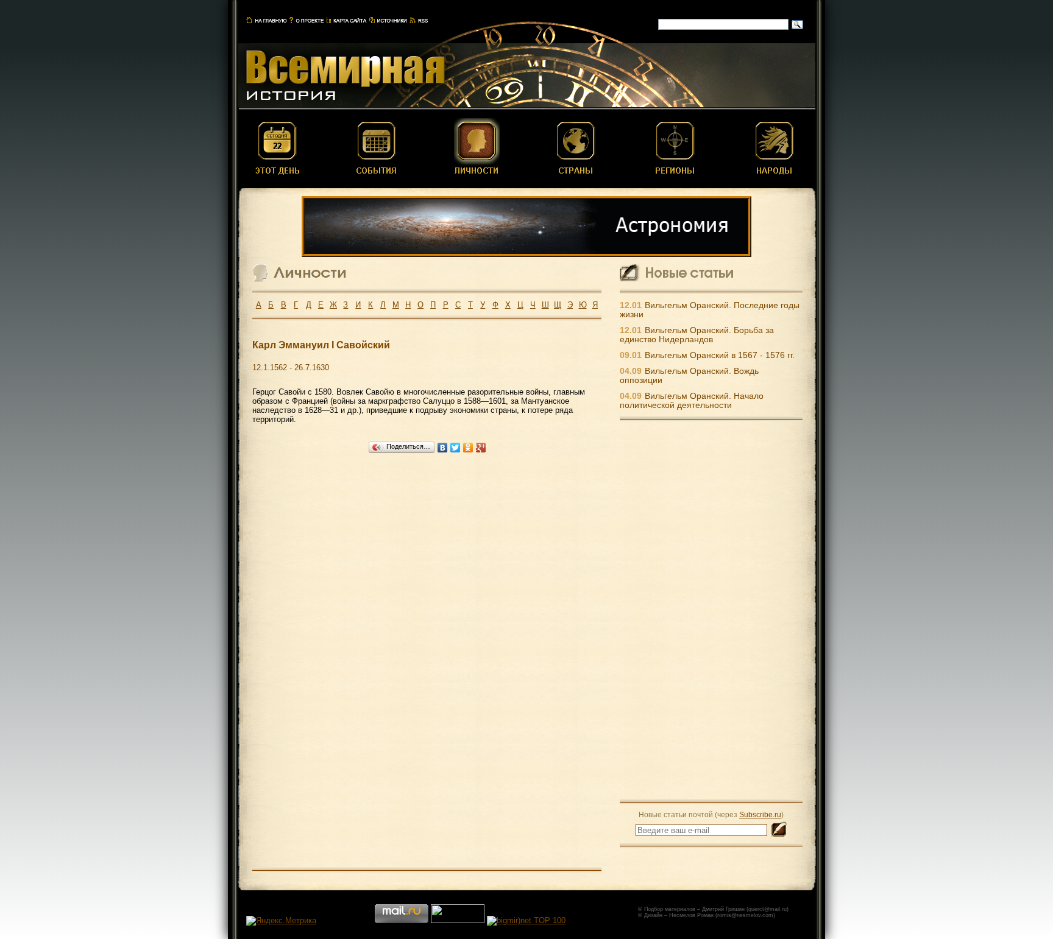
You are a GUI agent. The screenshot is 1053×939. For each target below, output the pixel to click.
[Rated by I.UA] (457, 920)
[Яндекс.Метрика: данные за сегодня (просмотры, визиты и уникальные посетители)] (281, 921)
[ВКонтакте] (442, 447)
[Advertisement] (711, 610)
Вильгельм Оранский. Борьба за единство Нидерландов (697, 335)
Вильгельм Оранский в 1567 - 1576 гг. (720, 355)
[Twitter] (455, 447)
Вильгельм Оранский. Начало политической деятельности (692, 401)
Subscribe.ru (760, 814)
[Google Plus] (481, 447)
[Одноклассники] (468, 447)
